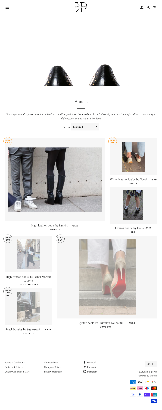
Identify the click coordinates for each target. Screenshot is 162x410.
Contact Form (51, 362)
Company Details (52, 367)
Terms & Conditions (15, 362)
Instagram (92, 371)
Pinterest (91, 367)
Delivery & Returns (14, 367)
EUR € (150, 363)
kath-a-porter (150, 371)
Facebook (92, 362)
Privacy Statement (53, 371)
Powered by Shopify (147, 375)
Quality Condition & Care (17, 371)
